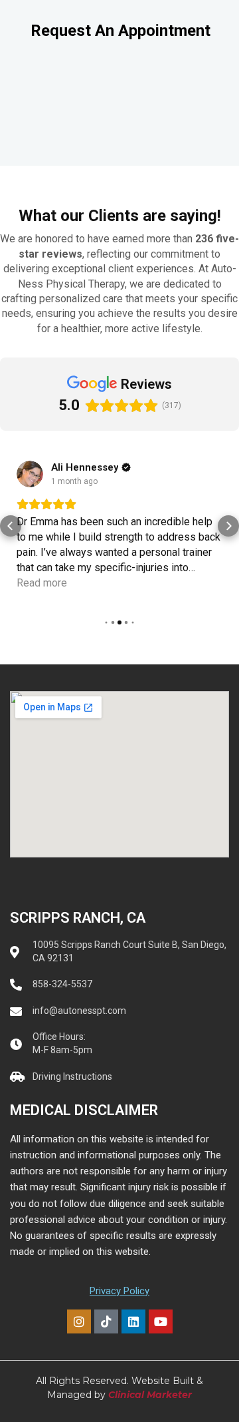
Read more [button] (42, 583)
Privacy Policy (119, 1291)
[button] (10, 526)
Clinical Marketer (150, 1395)
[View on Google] (30, 474)
